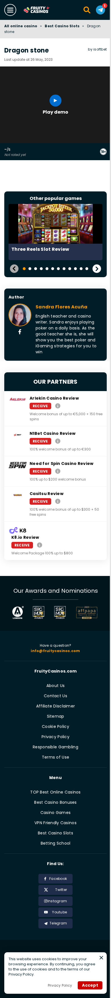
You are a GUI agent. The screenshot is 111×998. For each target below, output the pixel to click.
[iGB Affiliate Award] (17, 612)
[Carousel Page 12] (86, 268)
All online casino (20, 26)
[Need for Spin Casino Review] (57, 471)
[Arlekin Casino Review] (57, 405)
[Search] (87, 10)
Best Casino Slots (62, 26)
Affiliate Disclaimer (55, 706)
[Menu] (10, 10)
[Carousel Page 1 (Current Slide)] (24, 268)
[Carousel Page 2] (29, 268)
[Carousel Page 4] (41, 268)
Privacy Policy (55, 737)
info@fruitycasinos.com (55, 650)
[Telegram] (100, 9)
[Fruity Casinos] (42, 10)
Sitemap (55, 716)
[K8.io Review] (39, 545)
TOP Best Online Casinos (55, 792)
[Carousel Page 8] (64, 268)
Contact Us (55, 696)
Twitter (61, 889)
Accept (90, 985)
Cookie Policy (55, 726)
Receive (40, 406)
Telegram (58, 923)
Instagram (57, 901)
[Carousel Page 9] (69, 268)
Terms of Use (55, 757)
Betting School (56, 843)
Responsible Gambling (55, 747)
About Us (55, 685)
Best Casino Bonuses (55, 802)
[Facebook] (19, 332)
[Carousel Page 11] (81, 268)
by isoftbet (97, 49)
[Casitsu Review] (57, 501)
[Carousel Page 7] (58, 268)
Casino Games (55, 812)
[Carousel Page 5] (47, 268)
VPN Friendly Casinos (55, 823)
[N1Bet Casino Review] (57, 441)
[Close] (101, 957)
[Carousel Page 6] (52, 268)
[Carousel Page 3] (35, 268)
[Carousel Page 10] (75, 268)
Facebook (58, 878)
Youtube (59, 912)
